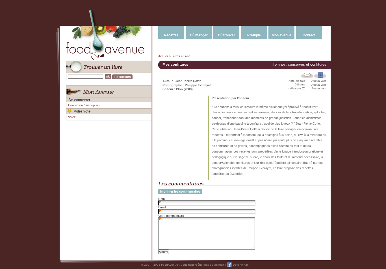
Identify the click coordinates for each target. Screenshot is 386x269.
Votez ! (72, 117)
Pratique (254, 35)
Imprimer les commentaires (180, 191)
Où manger (199, 35)
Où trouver (226, 35)
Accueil (163, 56)
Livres (176, 56)
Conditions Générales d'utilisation (202, 264)
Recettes (171, 35)
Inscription (92, 105)
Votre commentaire (171, 215)
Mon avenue (281, 35)
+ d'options (122, 76)
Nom (161, 198)
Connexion (75, 105)
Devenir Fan (241, 264)
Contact (309, 35)
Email (162, 207)
